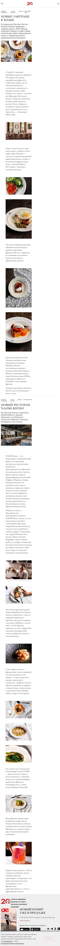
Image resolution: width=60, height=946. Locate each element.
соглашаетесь (7, 941)
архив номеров (25, 920)
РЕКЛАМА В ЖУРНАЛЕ (19, 904)
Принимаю (49, 939)
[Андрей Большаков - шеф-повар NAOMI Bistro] (19, 569)
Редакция (15, 907)
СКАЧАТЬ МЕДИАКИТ (18, 899)
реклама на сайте (18, 902)
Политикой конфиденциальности (12, 943)
